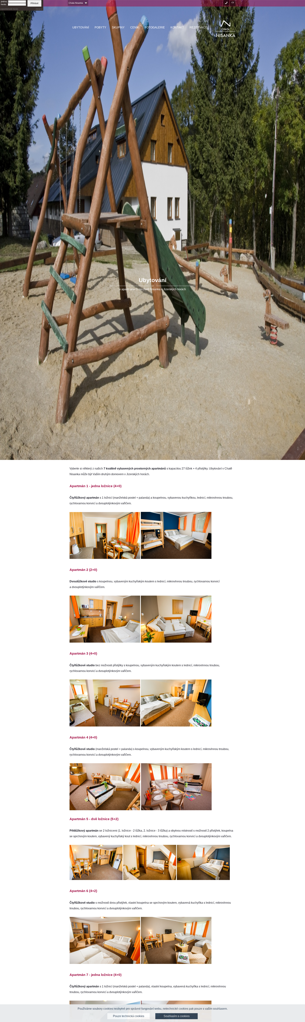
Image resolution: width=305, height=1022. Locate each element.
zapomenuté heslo (9, 9)
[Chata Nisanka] (225, 28)
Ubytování (80, 27)
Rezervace (198, 27)
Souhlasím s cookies (177, 1016)
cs (233, 2)
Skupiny (118, 27)
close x (39, 9)
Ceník (134, 27)
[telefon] (226, 3)
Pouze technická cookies (128, 1016)
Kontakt (177, 27)
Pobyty (100, 27)
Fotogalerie (155, 27)
